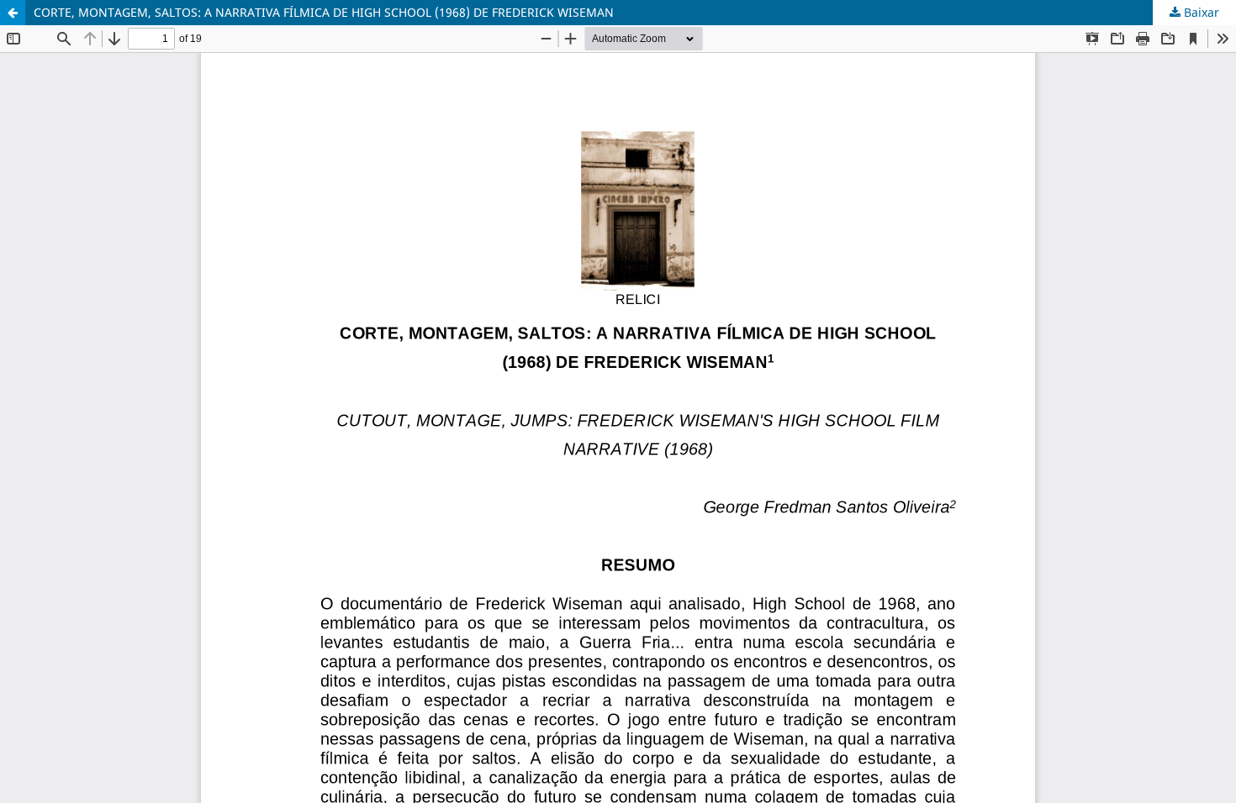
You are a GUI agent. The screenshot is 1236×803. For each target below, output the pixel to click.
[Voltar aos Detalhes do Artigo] (12, 12)
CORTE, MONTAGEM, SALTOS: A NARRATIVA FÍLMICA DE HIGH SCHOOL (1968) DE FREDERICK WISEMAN (324, 12)
